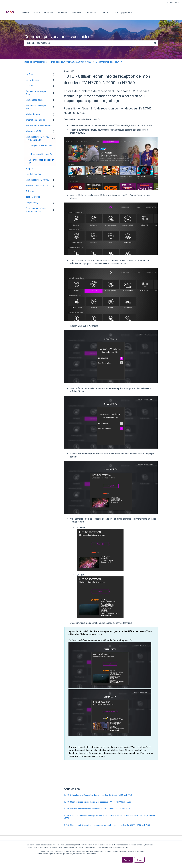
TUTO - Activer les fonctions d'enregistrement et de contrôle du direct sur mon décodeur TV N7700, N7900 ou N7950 (109, 817)
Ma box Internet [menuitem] (33, 114)
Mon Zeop (105, 12)
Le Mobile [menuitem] (30, 85)
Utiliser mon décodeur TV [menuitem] (40, 154)
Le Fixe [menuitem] (29, 74)
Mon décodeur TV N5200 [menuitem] (37, 185)
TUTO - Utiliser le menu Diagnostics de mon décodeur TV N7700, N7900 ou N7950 (98, 795)
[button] (53, 74)
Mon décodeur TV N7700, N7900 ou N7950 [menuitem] (37, 138)
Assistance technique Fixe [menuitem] (36, 93)
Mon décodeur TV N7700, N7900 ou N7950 (71, 62)
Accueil (25, 12)
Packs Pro (77, 12)
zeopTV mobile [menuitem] (33, 197)
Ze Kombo (63, 12)
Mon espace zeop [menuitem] (34, 100)
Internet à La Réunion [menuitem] (35, 120)
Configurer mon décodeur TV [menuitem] (40, 147)
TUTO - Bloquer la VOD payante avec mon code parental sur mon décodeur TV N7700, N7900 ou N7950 (107, 825)
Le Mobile (49, 12)
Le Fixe (36, 12)
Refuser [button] (139, 860)
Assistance (91, 12)
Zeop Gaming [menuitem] (32, 202)
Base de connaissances (35, 62)
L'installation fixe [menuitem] (33, 174)
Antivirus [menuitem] (30, 191)
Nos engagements (123, 12)
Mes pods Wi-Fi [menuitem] (33, 131)
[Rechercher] (155, 43)
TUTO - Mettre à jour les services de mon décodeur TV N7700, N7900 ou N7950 (97, 809)
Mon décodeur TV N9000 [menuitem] (37, 180)
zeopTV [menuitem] (29, 168)
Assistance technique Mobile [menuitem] (36, 107)
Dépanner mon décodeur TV (109, 62)
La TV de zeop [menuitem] (32, 80)
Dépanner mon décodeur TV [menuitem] (41, 161)
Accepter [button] (127, 860)
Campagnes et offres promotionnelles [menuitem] (36, 209)
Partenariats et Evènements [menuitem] (39, 125)
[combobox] (88, 43)
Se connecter (173, 2)
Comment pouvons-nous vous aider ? (58, 36)
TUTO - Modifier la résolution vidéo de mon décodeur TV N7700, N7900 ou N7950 (97, 802)
